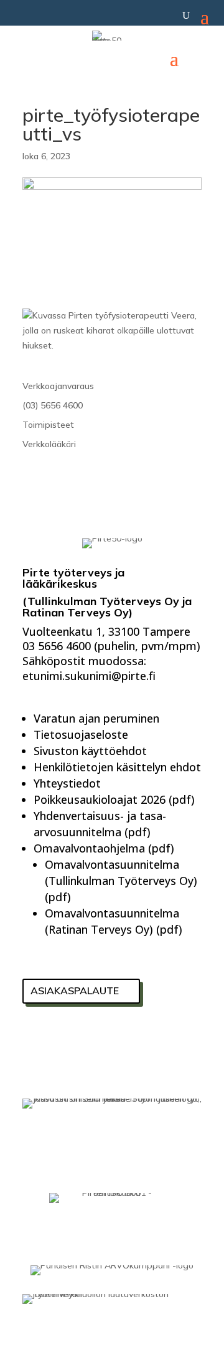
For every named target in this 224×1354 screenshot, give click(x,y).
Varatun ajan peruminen (96, 718)
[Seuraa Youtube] (133, 1039)
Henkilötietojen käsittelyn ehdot (117, 766)
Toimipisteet (48, 424)
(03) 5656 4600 (52, 405)
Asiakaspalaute (74, 990)
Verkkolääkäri (49, 444)
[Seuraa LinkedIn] (68, 1039)
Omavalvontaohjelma (89, 848)
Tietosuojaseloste (81, 734)
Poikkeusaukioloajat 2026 (100, 799)
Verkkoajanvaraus (58, 386)
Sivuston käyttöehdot (90, 750)
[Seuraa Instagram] (100, 1039)
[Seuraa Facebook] (36, 1039)
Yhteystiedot (67, 783)
